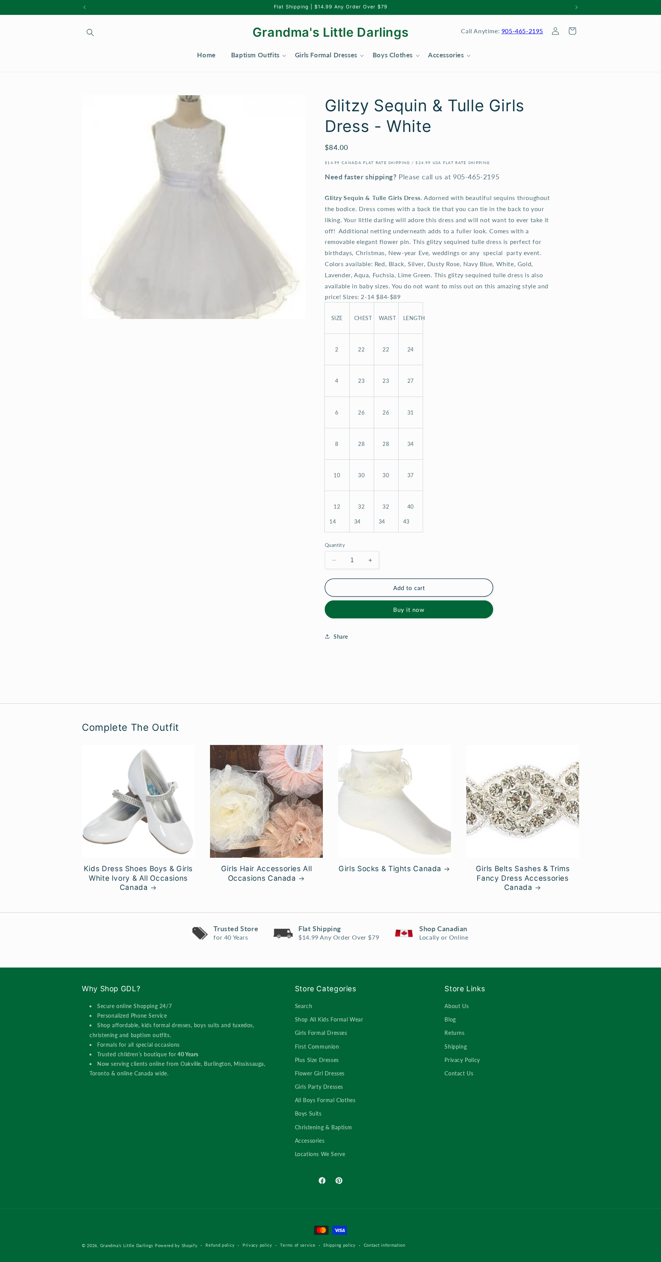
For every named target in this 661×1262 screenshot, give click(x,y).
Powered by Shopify (176, 1245)
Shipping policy (339, 1244)
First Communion (317, 1046)
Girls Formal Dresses (321, 1032)
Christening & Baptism (323, 1127)
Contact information (384, 1244)
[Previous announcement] (84, 7)
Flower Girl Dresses (320, 1073)
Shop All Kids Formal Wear (329, 1019)
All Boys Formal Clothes (325, 1100)
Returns (454, 1032)
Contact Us (458, 1073)
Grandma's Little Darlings (127, 1245)
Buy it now (409, 609)
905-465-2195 (522, 30)
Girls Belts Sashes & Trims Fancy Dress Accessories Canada (523, 878)
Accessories (310, 1140)
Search (304, 1006)
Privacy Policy (462, 1060)
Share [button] (341, 636)
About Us (456, 1006)
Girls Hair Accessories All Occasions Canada (266, 873)
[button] (90, 32)
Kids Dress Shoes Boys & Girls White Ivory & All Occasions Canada (138, 878)
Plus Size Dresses (317, 1060)
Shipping (455, 1046)
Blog (450, 1019)
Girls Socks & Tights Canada (390, 868)
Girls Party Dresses (319, 1086)
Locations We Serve (320, 1154)
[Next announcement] (576, 7)
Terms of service (297, 1244)
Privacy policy (257, 1244)
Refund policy (219, 1244)
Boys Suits (308, 1113)
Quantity (335, 545)
